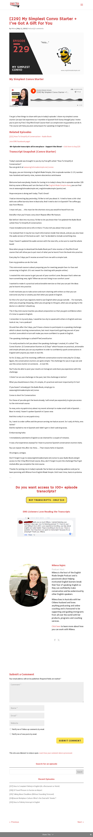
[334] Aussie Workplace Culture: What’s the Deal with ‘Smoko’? (32, 798)
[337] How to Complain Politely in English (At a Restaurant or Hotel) (34, 786)
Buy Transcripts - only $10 (46, 499)
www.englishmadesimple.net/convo (39, 167)
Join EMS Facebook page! (19, 141)
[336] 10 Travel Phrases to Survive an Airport (25, 790)
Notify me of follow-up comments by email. (28, 729)
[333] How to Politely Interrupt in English (24, 802)
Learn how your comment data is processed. (55, 753)
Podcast (30, 28)
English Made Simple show (60, 185)
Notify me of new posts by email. (24, 734)
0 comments (39, 28)
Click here (56, 626)
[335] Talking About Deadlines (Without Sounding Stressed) (31, 794)
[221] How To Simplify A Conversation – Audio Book (30, 136)
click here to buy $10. (72, 146)
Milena (14, 28)
